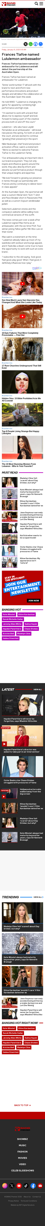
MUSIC (22, 1145)
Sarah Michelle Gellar (13, 619)
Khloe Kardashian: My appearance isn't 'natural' (30, 560)
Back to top (21, 1105)
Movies (22, 1158)
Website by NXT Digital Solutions (22, 1205)
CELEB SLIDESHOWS (22, 1170)
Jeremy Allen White (12, 624)
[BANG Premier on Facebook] (33, 1185)
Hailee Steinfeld (10, 638)
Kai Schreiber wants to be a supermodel (31, 536)
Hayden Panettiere (12, 629)
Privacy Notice (13, 1201)
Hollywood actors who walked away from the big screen (30, 791)
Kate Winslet (9, 614)
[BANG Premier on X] (11, 1185)
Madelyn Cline (23, 633)
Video (22, 1164)
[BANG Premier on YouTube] (19, 1185)
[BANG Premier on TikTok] (26, 1185)
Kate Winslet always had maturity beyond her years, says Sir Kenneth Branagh (31, 493)
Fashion (23, 1152)
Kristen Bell (8, 633)
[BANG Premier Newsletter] (40, 1185)
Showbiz (22, 1139)
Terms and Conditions (29, 1201)
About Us (27, 1197)
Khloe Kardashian (26, 614)
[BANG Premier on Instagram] (5, 1185)
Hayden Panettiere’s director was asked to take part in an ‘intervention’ (22, 750)
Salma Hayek (31, 624)
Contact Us (36, 1197)
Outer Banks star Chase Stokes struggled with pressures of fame (31, 549)
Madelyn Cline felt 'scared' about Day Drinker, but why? (29, 480)
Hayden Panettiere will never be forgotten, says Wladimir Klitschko (31, 526)
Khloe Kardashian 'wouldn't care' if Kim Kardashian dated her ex (31, 503)
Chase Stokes (31, 629)
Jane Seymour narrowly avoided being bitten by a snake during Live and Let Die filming (31, 516)
